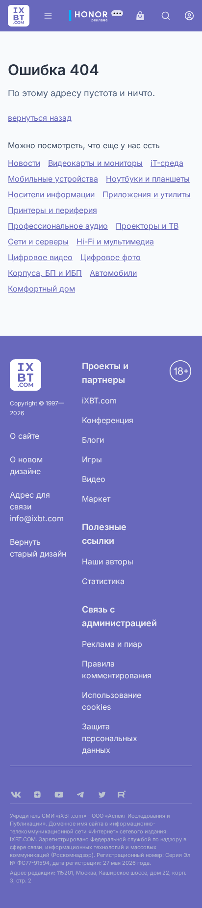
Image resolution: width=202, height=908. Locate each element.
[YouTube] (59, 795)
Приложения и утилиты (146, 194)
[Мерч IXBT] (140, 16)
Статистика (103, 581)
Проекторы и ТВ (147, 226)
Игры (92, 459)
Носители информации (51, 194)
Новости (24, 163)
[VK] (16, 795)
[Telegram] (80, 795)
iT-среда (167, 163)
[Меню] (48, 16)
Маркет (96, 499)
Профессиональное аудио (58, 226)
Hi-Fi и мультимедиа (115, 241)
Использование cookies (111, 701)
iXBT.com (99, 400)
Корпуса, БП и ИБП (45, 273)
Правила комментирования (117, 669)
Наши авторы (107, 561)
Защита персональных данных (109, 738)
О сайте (24, 436)
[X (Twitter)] (102, 795)
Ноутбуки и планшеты (148, 179)
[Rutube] (123, 795)
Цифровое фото (110, 257)
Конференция (107, 420)
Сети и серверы (38, 241)
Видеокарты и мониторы (95, 163)
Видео (93, 479)
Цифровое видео (40, 257)
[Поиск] (166, 16)
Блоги (93, 440)
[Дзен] (37, 795)
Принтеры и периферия (52, 210)
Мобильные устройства (53, 179)
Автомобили (113, 273)
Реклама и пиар (112, 644)
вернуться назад (40, 118)
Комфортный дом (41, 289)
